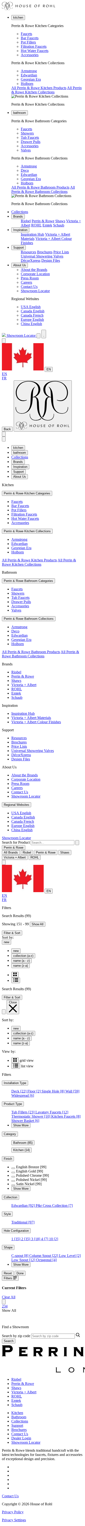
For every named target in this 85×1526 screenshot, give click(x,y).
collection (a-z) (23, 956)
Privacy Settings (14, 1520)
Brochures (44, 252)
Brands (18, 216)
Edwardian (29, 75)
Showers (27, 133)
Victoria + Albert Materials (31, 718)
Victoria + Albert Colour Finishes (36, 722)
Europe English (32, 320)
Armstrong (29, 71)
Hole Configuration (16, 1230)
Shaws (60, 221)
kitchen (18, 17)
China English (31, 324)
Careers (26, 282)
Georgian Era (31, 79)
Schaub (58, 225)
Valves (26, 150)
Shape (8, 1247)
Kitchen (21, 1150)
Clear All (8, 1297)
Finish (8, 1158)
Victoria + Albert (23, 685)
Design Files (50, 260)
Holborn (27, 84)
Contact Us (29, 287)
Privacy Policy (13, 1512)
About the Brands (34, 270)
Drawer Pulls (30, 142)
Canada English (32, 311)
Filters (8, 1278)
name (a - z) (21, 960)
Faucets (26, 34)
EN (49, 369)
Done (20, 1273)
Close (13, 1002)
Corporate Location (35, 274)
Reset (8, 1273)
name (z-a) (20, 965)
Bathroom (23, 1142)
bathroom (19, 113)
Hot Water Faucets (34, 51)
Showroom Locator (35, 291)
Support (18, 247)
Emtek (47, 225)
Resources (28, 252)
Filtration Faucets (34, 46)
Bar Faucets (29, 38)
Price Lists (61, 252)
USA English (31, 307)
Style (7, 1214)
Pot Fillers (28, 42)
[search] (52, 842)
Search (8, 1341)
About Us (19, 265)
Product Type (13, 1104)
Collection (10, 1197)
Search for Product (16, 842)
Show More (21, 1125)
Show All (37, 924)
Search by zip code (16, 1336)
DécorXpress (30, 260)
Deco (25, 170)
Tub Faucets (30, 137)
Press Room (30, 278)
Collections (19, 212)
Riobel (26, 221)
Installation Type (15, 1083)
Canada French (32, 315)
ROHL (36, 225)
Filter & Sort (12, 933)
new (6, 942)
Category (10, 1134)
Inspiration (20, 230)
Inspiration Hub (32, 234)
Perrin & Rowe (43, 221)
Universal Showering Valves (42, 256)
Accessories (29, 55)
